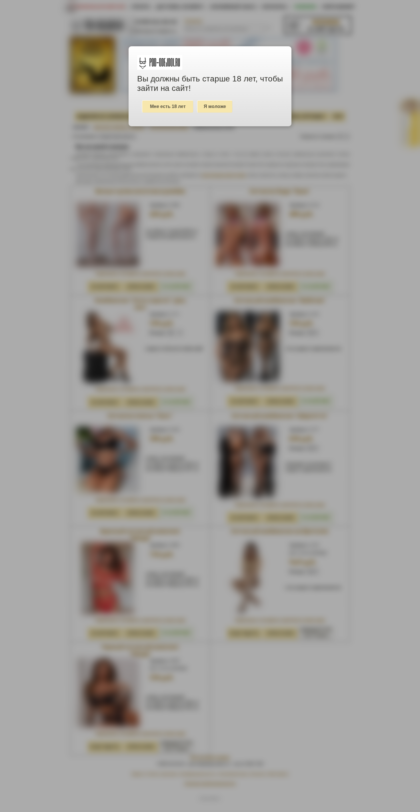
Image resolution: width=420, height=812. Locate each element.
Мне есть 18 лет (168, 106)
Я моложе (215, 106)
